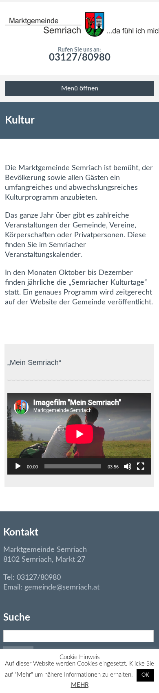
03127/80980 (79, 58)
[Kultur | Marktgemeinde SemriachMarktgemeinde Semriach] (80, 24)
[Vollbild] (141, 466)
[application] (79, 434)
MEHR (79, 685)
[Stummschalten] (128, 466)
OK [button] (145, 675)
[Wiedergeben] (18, 466)
